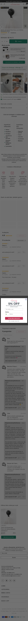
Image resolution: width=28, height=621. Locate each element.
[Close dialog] (26, 299)
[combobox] (7, 314)
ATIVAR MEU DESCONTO (14, 318)
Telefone (7, 312)
